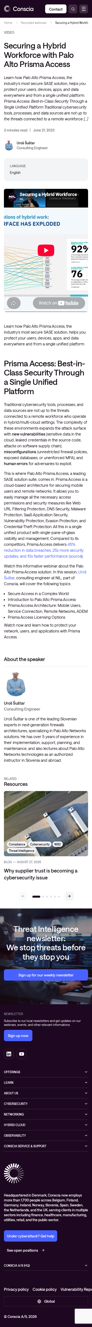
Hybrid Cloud (14, 1125)
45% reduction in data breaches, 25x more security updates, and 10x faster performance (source (44, 550)
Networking (14, 1114)
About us (11, 1093)
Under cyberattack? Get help (30, 1236)
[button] (69, 896)
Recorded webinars (33, 22)
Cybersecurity (16, 1103)
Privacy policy (16, 1289)
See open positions (22, 1250)
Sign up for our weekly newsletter (46, 975)
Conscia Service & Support (25, 1146)
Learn (8, 1082)
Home (8, 22)
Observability (15, 1135)
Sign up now (18, 1035)
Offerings (12, 1072)
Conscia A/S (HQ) (17, 1265)
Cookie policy (45, 1289)
